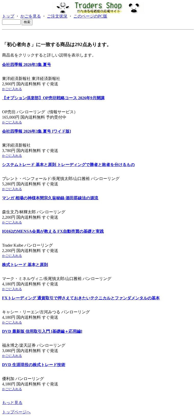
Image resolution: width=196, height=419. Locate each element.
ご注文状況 (57, 16)
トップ (8, 16)
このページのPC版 (90, 16)
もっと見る (12, 402)
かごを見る (30, 16)
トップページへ (16, 412)
